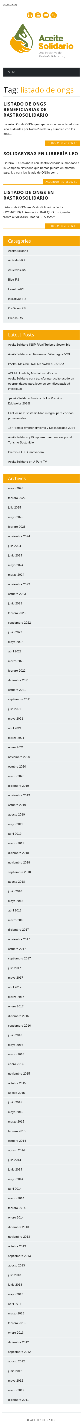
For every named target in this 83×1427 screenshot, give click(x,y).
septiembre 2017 (19, 958)
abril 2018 (14, 910)
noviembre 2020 (19, 757)
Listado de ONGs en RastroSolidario (28, 195)
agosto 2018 (16, 881)
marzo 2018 (16, 920)
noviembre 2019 (19, 795)
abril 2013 (14, 1303)
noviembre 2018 (19, 862)
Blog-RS (54, 143)
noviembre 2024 (19, 536)
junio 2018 (15, 891)
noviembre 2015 (19, 1073)
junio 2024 (15, 555)
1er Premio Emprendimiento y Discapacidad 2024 (41, 427)
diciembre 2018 (18, 853)
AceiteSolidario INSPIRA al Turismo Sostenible (39, 344)
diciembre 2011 (18, 1399)
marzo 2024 (16, 574)
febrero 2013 (17, 1323)
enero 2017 (16, 1006)
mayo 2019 (15, 824)
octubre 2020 (17, 766)
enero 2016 (16, 1064)
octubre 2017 (17, 948)
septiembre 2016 (19, 1025)
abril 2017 (14, 987)
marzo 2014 (16, 1198)
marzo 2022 (16, 661)
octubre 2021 (17, 689)
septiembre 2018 (19, 872)
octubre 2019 (17, 805)
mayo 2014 (15, 1179)
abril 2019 (14, 833)
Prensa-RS (15, 318)
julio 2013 (14, 1275)
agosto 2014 (16, 1150)
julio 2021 (14, 709)
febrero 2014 (17, 1208)
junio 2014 (15, 1169)
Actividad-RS (16, 260)
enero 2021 (16, 747)
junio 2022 (15, 632)
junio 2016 (15, 1035)
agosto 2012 (16, 1361)
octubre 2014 (17, 1140)
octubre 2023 (17, 593)
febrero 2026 (17, 498)
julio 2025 (14, 507)
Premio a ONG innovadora (26, 452)
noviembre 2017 (19, 939)
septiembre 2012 (19, 1351)
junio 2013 (15, 1284)
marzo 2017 (16, 996)
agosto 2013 (16, 1265)
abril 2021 (14, 728)
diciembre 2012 (18, 1342)
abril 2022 (14, 651)
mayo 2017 (15, 977)
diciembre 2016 (18, 1016)
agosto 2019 (16, 814)
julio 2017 (14, 968)
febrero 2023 (17, 613)
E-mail (46, 15)
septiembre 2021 (19, 699)
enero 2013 (16, 1332)
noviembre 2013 (19, 1236)
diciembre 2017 (18, 929)
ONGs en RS (69, 143)
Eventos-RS (16, 289)
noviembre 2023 (19, 584)
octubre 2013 (17, 1246)
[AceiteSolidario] (41, 56)
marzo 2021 (16, 737)
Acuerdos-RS (55, 181)
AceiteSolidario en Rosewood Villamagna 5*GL (39, 354)
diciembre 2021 (18, 680)
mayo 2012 (15, 1380)
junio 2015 (15, 1102)
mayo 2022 (15, 641)
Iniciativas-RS (17, 298)
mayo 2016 (15, 1044)
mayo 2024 (15, 565)
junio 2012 (15, 1371)
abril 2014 (14, 1188)
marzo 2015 (16, 1121)
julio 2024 (14, 546)
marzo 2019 (16, 843)
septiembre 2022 (19, 622)
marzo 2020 (16, 776)
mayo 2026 (15, 488)
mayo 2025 (15, 517)
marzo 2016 (16, 1054)
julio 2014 (14, 1160)
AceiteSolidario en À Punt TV (27, 461)
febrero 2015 (17, 1131)
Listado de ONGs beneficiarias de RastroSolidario (25, 109)
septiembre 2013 (19, 1255)
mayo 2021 (15, 718)
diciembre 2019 (18, 785)
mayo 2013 (15, 1294)
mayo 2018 (15, 901)
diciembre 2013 (18, 1227)
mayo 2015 (15, 1112)
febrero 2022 (17, 670)
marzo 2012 (16, 1390)
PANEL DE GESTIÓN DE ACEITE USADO (36, 363)
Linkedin (30, 15)
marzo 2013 (16, 1313)
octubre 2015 (17, 1083)
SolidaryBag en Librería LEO (40, 153)
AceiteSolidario (18, 250)
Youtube (38, 15)
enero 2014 (16, 1217)
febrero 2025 (17, 526)
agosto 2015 (16, 1092)
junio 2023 (15, 603)
